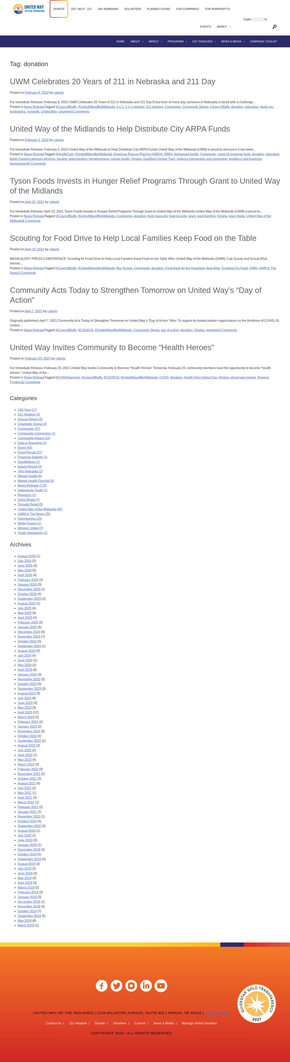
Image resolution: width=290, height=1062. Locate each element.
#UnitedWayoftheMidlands (96, 106)
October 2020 (27, 821)
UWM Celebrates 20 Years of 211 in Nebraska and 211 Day (112, 81)
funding (62, 159)
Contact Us (53, 1023)
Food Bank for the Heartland (185, 268)
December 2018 (29, 901)
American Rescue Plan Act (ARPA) (138, 154)
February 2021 (28, 807)
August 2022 (27, 745)
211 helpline (154, 106)
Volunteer (119, 1023)
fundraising (17, 111)
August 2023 (27, 693)
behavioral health (186, 154)
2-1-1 (120, 106)
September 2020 (29, 826)
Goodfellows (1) (29, 462)
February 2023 (28, 722)
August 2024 (27, 651)
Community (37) (29, 428)
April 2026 (25, 575)
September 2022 (29, 740)
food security (178, 216)
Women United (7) (30, 528)
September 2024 (29, 646)
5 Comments (80, 111)
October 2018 (27, 911)
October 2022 (27, 736)
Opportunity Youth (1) (32, 490)
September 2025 (29, 598)
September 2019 (29, 859)
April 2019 (25, 882)
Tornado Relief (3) (30, 504)
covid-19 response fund (233, 154)
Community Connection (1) (36, 433)
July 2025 (24, 608)
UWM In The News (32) (34, 514)
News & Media (163, 1023)
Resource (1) (27, 495)
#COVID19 (85, 330)
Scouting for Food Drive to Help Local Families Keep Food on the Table (133, 238)
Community (173, 106)
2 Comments (31, 382)
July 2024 (24, 655)
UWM (253, 268)
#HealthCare (65, 154)
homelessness (99, 159)
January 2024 (27, 674)
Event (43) (25, 447)
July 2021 (24, 788)
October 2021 (27, 778)
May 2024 (25, 665)
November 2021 (29, 774)
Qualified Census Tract (159, 159)
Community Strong (195, 106)
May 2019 (25, 878)
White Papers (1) (29, 523)
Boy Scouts (124, 268)
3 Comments (27, 273)
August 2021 (27, 783)
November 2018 (29, 906)
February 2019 (28, 892)
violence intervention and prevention (202, 159)
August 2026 (27, 556)
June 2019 (25, 873)
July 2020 (24, 835)
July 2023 (24, 698)
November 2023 (29, 679)
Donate (100, 1023)
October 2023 (27, 684)
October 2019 (27, 854)
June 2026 (25, 565)
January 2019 (27, 897)
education (252, 106)
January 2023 (27, 726)
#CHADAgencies (68, 377)
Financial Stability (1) (32, 457)
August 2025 (27, 603)
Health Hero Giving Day (200, 377)
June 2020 (25, 840)
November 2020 (29, 816)
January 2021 (27, 811)
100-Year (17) (27, 409)
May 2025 (25, 613)
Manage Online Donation (199, 1023)
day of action (170, 330)
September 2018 (29, 916)
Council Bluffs (219, 106)
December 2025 (29, 589)
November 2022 (29, 731)
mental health (120, 159)
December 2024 (29, 632)
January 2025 (27, 627)
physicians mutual (243, 377)
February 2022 (28, 769)
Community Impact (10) (34, 438)
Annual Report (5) (30, 419)
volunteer (64, 111)
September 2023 (29, 688)
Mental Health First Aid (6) (36, 480)
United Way (49, 111)
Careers (140, 1023)
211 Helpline (78, 1023)
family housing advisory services (32, 159)
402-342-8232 (217, 1013)
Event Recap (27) (30, 452)
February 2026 (28, 579)
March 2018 (26, 925)
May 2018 (25, 920)
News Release (34, 106)
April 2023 (25, 712)
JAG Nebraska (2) (30, 471)
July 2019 (24, 868)
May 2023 (25, 707)
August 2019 (27, 864)
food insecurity (158, 216)
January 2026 (27, 584)
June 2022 (25, 755)
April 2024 (25, 669)
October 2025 (27, 594)
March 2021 (26, 802)
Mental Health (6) (30, 476)
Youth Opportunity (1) (32, 533)
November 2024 (29, 636)
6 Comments (31, 220)
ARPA (168, 154)
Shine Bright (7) (29, 499)
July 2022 (24, 750)
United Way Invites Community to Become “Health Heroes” (112, 347)
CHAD (163, 377)
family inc (266, 106)
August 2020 (27, 830)
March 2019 (26, 887)
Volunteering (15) (30, 518)
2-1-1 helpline (135, 106)
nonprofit (33, 111)
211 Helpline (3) (29, 414)
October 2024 (27, 641)
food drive (213, 268)
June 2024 (25, 660)
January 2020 (27, 845)
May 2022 (25, 759)
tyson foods (237, 216)
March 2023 (26, 717)
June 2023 (25, 703)
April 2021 (25, 797)
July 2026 (24, 561)
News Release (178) (32, 485)
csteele (59, 92)
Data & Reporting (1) (32, 443)
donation (237, 106)
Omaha (136, 159)
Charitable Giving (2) (32, 424)
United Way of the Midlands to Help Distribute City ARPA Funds (120, 128)
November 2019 (29, 849)
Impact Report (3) (30, 466)
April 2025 (25, 617)
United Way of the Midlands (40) (40, 509)
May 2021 (25, 793)
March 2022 (26, 764)
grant (192, 216)
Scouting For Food (235, 268)
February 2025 (28, 622)
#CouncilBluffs (66, 106)
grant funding (78, 159)
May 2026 (25, 570)
